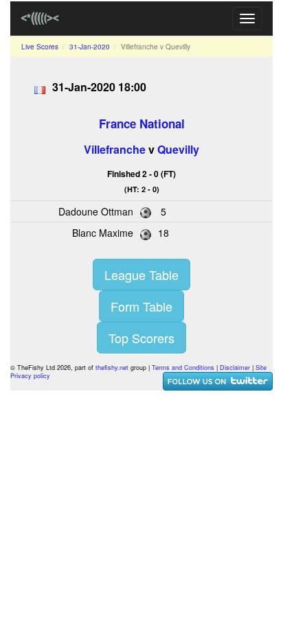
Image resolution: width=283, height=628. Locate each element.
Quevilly (178, 149)
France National (142, 123)
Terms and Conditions (183, 367)
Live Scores (39, 46)
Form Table (141, 306)
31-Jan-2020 (89, 46)
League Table (141, 274)
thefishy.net (111, 367)
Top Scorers (141, 338)
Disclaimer (235, 367)
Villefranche (115, 149)
